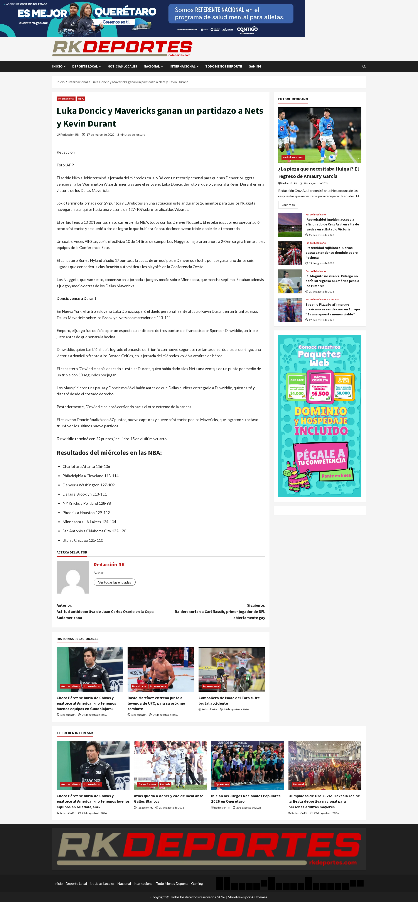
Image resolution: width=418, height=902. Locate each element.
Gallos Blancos (147, 784)
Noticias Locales (122, 66)
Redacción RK (69, 134)
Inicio (57, 66)
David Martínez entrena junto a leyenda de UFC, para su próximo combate (156, 703)
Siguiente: (220, 611)
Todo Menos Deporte (223, 66)
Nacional (152, 66)
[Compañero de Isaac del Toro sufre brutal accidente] (232, 669)
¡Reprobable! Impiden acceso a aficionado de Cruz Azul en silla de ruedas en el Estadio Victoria (290, 225)
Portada (334, 299)
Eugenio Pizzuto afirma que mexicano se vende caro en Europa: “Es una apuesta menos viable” (290, 310)
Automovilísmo (70, 686)
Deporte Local (85, 66)
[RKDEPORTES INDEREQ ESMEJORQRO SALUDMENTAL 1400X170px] (152, 18)
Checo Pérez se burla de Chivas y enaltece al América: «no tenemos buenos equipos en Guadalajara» (86, 703)
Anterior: (105, 611)
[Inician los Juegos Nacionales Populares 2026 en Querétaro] (247, 765)
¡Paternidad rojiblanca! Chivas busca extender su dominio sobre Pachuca (290, 253)
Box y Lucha (139, 686)
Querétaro (222, 784)
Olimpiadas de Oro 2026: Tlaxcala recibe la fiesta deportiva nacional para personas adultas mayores (324, 801)
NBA (81, 98)
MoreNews (236, 897)
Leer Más (290, 205)
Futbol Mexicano (293, 157)
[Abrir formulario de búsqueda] (364, 66)
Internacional (183, 66)
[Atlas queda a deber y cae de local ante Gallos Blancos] (170, 765)
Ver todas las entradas (114, 582)
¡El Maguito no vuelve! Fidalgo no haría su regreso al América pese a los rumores (290, 281)
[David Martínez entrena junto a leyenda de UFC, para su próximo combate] (161, 669)
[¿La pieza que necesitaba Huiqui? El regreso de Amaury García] (319, 135)
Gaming (255, 66)
